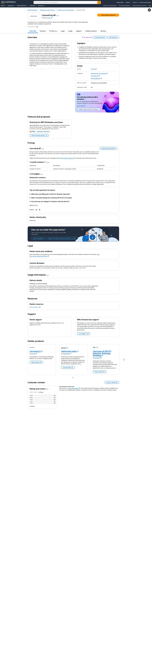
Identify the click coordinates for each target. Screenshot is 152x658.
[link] (80, 10)
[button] (57, 15)
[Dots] (72, 377)
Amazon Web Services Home (139, 5)
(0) (37, 26)
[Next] (124, 359)
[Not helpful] (39, 209)
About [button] (2, 5)
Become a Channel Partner (110, 5)
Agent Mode (120, 2)
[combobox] (65, 2)
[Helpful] (36, 209)
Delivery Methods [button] (21, 5)
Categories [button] (11, 5)
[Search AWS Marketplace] (99, 2)
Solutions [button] (32, 5)
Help (150, 5)
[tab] (32, 31)
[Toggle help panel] (149, 10)
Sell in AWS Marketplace (124, 5)
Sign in (135, 2)
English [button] (128, 2)
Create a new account (145, 2)
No (91, 87)
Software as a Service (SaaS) (99, 82)
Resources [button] (41, 5)
